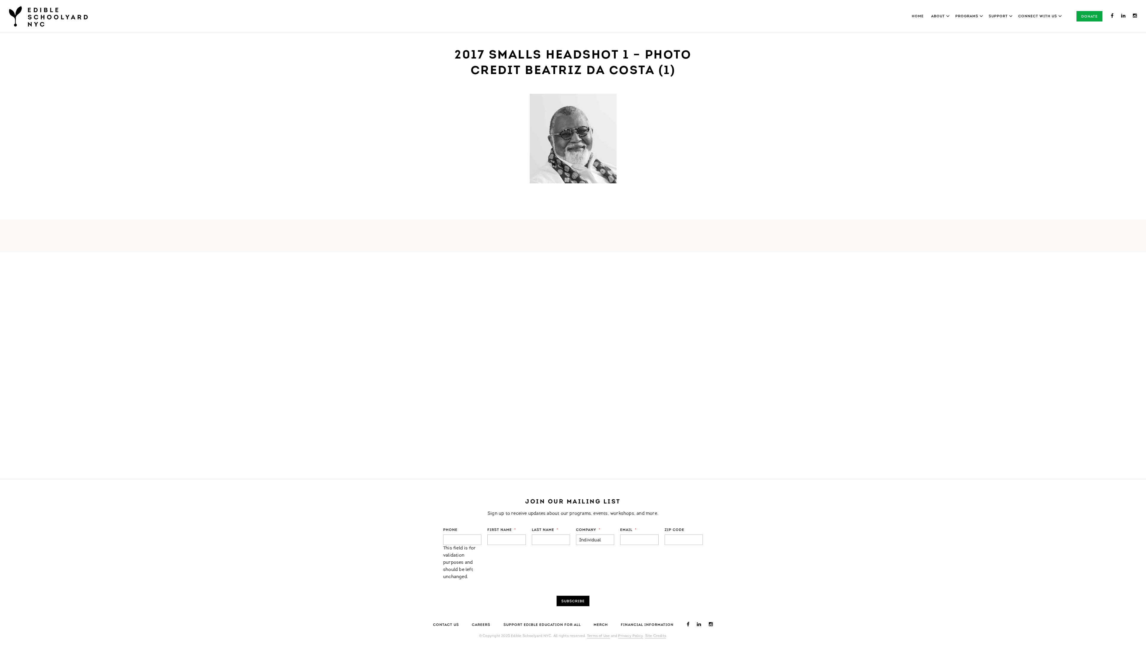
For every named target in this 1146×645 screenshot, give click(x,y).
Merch (601, 625)
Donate (1089, 17)
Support (998, 16)
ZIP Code (674, 530)
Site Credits (655, 636)
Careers (481, 625)
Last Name (545, 530)
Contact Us (446, 625)
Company (588, 530)
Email (628, 530)
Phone (450, 530)
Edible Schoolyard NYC (48, 16)
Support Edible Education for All (542, 625)
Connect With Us (1037, 16)
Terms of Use (598, 636)
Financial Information (647, 625)
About (938, 16)
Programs (966, 16)
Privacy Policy (630, 636)
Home (918, 16)
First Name (501, 530)
